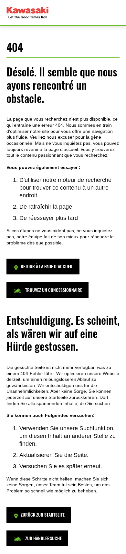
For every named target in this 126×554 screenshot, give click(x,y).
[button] (42, 266)
